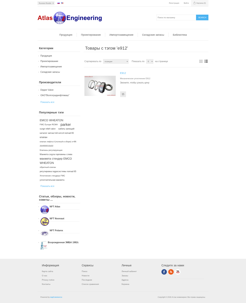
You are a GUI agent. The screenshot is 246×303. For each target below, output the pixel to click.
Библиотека (180, 34)
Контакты (46, 284)
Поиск (84, 271)
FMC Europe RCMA (49, 124)
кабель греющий (66, 128)
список (206, 61)
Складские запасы (153, 34)
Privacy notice (48, 280)
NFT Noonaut (57, 218)
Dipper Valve (47, 90)
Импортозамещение (121, 34)
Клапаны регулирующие (51, 150)
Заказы (125, 275)
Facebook (164, 272)
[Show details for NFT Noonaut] (44, 222)
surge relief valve (48, 128)
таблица (201, 61)
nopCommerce (56, 297)
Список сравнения (90, 284)
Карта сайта (47, 271)
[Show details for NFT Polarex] (44, 234)
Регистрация (174, 3)
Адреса (125, 280)
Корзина (125, 284)
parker (66, 124)
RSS (171, 272)
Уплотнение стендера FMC (52, 176)
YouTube (178, 272)
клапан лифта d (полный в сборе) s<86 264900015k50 (58, 143)
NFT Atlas (55, 206)
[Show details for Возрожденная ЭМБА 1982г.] (43, 245)
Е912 (123, 73)
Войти (186, 3)
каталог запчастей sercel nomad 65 (57, 133)
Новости (85, 275)
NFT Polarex (56, 230)
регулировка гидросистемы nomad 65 (58, 171)
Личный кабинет (129, 271)
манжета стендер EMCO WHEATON (56, 160)
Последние (87, 280)
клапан (43, 137)
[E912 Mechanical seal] (100, 85)
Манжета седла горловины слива (56, 154)
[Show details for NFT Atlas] (44, 210)
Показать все (47, 102)
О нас (44, 275)
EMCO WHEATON (51, 120)
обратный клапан (48, 167)
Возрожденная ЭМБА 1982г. (63, 242)
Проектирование (91, 34)
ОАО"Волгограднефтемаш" (54, 95)
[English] (62, 3)
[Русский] (58, 3)
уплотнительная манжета (52, 180)
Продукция (65, 34)
